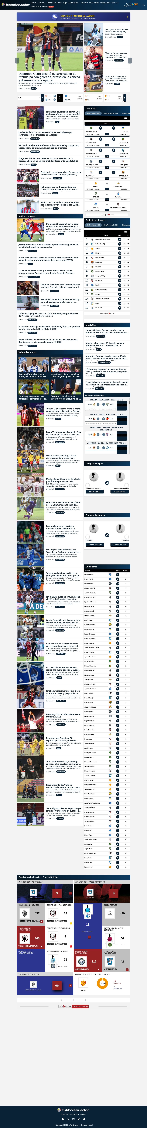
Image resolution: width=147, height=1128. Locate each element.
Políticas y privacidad (86, 1125)
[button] (35, 3)
